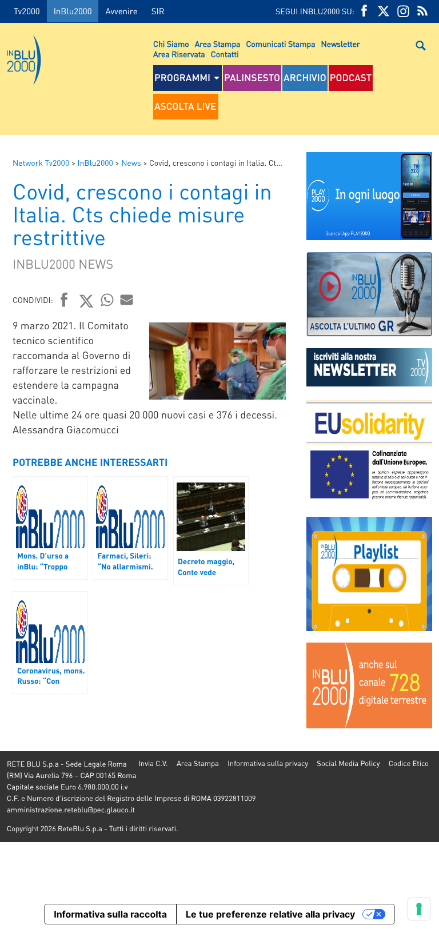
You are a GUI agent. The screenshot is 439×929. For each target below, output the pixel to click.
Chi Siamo (171, 44)
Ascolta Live (185, 106)
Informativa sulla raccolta (110, 914)
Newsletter (340, 44)
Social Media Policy (348, 763)
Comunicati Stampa (280, 44)
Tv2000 (27, 11)
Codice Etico (409, 763)
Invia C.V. (152, 763)
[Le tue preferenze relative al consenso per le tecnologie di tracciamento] (419, 909)
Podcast (351, 77)
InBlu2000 (73, 11)
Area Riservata (179, 54)
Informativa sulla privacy (268, 763)
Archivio (305, 77)
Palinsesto (252, 77)
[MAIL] (127, 300)
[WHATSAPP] (107, 300)
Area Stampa (218, 44)
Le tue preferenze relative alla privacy (270, 914)
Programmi (182, 77)
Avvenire (121, 11)
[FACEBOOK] (364, 11)
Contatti (225, 54)
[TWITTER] (383, 11)
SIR (158, 11)
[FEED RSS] (422, 11)
